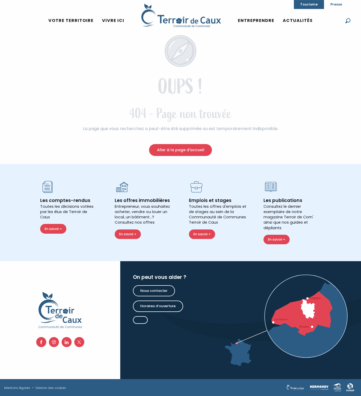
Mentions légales (17, 388)
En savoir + (53, 229)
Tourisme (309, 4)
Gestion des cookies (50, 388)
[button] (348, 20)
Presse (336, 4)
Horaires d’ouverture (158, 306)
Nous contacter (154, 290)
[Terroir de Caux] (181, 15)
